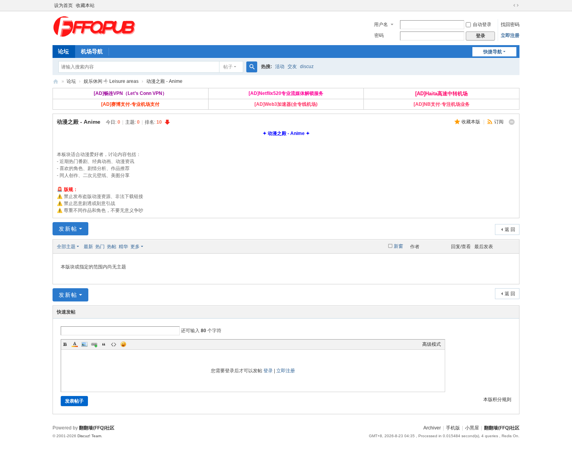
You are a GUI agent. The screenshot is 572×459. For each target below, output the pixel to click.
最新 (88, 246)
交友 (292, 66)
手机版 (453, 428)
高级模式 (431, 344)
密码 (379, 35)
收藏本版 (471, 121)
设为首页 (63, 5)
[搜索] (251, 66)
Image (84, 344)
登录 (268, 370)
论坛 (63, 51)
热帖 (111, 246)
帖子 (228, 67)
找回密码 (510, 24)
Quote (104, 344)
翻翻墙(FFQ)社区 (501, 428)
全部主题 (66, 246)
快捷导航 (492, 51)
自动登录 (482, 24)
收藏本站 (85, 5)
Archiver (432, 428)
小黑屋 (472, 428)
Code (114, 344)
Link (94, 344)
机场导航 (92, 51)
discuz (307, 66)
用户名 (381, 24)
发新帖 (68, 229)
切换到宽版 (515, 5)
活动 (279, 66)
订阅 (499, 121)
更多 (135, 246)
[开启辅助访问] (509, 5)
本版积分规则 (497, 399)
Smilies (123, 344)
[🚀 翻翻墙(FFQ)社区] (95, 26)
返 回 (510, 229)
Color (75, 344)
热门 (100, 246)
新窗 (398, 246)
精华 (123, 246)
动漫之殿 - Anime (164, 81)
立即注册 (510, 35)
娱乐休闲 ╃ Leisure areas (111, 81)
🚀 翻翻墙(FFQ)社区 (56, 81)
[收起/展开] (511, 122)
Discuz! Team (89, 436)
